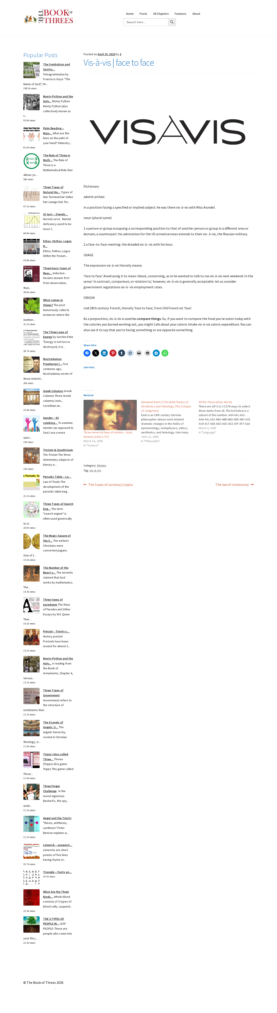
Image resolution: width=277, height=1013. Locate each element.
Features (180, 14)
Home (130, 14)
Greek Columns (53, 391)
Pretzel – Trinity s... (56, 631)
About (196, 14)
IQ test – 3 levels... (55, 214)
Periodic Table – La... (57, 477)
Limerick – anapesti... (57, 845)
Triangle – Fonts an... (57, 872)
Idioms (101, 465)
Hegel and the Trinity (57, 818)
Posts (143, 14)
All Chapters (161, 14)
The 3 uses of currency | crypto (110, 485)
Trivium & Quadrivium (58, 450)
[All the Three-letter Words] (227, 417)
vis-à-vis (95, 470)
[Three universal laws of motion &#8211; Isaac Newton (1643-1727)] (110, 415)
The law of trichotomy (232, 485)
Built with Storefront (39, 988)
